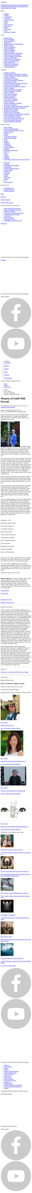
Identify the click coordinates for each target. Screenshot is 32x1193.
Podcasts (6, 133)
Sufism (6, 176)
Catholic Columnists (9, 77)
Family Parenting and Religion (12, 59)
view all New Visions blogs (8, 965)
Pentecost (6, 375)
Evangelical (21, 5)
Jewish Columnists (9, 92)
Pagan (5, 30)
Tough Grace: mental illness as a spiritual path (13, 790)
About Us (6, 1065)
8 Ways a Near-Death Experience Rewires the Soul (14, 871)
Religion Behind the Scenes (11, 168)
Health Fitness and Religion (11, 61)
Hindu (7, 6)
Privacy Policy (8, 1077)
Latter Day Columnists (10, 95)
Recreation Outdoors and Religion (13, 53)
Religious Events (8, 45)
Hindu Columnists (9, 88)
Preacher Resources (9, 189)
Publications (7, 387)
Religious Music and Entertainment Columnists (16, 114)
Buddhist (3, 5)
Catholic (8, 5)
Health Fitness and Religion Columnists (14, 86)
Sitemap (6, 1088)
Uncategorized (5, 590)
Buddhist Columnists (9, 72)
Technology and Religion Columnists (14, 118)
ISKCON (6, 152)
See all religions (8, 182)
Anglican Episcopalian (10, 138)
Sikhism (6, 174)
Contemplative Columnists (11, 79)
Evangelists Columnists (10, 82)
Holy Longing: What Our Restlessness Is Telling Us (15, 893)
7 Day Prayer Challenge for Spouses (14, 213)
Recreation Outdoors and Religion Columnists (16, 106)
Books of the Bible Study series (12, 210)
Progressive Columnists (10, 105)
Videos (6, 135)
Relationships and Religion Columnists (14, 108)
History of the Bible (9, 211)
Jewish (11, 6)
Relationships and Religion (11, 64)
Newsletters (4, 223)
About (6, 385)
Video (2, 194)
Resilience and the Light (7, 725)
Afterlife (6, 369)
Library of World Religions (11, 129)
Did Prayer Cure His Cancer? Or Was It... (12, 849)
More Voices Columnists (10, 94)
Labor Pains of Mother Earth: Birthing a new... (13, 761)
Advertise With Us (9, 1074)
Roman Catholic (8, 170)
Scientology (7, 171)
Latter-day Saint (17, 6)
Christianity (7, 144)
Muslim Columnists (9, 97)
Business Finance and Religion (12, 54)
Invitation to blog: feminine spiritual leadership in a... (15, 826)
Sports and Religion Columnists (12, 115)
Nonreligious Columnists (10, 100)
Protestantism (7, 167)
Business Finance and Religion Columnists (15, 74)
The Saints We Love (9, 219)
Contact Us (7, 1082)
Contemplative (14, 5)
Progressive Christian (10, 8)
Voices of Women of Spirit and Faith (10, 728)
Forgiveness (7, 362)
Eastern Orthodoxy (9, 147)
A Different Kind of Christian (12, 214)
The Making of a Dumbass (8, 915)
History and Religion (9, 47)
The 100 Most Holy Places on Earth (13, 130)
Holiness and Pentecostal (10, 150)
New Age (6, 162)
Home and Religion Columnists (12, 91)
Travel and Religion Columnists (12, 120)
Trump (6, 372)
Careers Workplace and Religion (13, 56)
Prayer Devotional (9, 217)
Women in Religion (9, 51)
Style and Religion (9, 48)
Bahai (5, 139)
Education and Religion (10, 57)
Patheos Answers (8, 132)
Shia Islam (7, 173)
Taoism (6, 179)
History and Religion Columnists (13, 89)
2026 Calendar (8, 127)
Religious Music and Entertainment (13, 44)
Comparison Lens (9, 188)
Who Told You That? (6, 936)
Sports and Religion (9, 41)
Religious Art (7, 42)
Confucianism (8, 145)
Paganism (6, 164)
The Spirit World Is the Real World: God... (12, 958)
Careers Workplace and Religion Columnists (16, 75)
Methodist (6, 158)
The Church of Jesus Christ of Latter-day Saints (17, 159)
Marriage (6, 366)
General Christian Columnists (12, 85)
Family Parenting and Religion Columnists (15, 83)
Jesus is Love (7, 216)
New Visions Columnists (10, 98)
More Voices (7, 26)
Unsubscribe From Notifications (12, 1086)
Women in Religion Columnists (12, 121)
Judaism (6, 155)
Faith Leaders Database (10, 136)
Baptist (6, 141)
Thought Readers (5, 199)
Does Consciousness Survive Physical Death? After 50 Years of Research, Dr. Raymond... (15, 875)
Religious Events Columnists (12, 112)
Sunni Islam (7, 177)
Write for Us (7, 1076)
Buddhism (7, 142)
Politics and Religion (9, 50)
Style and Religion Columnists (12, 117)
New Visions (7, 29)
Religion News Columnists (11, 109)
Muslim (23, 6)
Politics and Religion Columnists (13, 103)
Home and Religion (9, 62)
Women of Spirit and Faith (8, 407)
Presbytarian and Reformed (11, 165)
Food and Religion (9, 39)
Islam (5, 153)
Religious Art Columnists (11, 111)
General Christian (9, 20)
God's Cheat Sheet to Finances (12, 208)
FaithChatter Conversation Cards (13, 220)
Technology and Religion (11, 65)
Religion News (8, 38)
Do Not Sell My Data (10, 1080)
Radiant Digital (8, 1083)
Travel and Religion (9, 67)
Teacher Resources (9, 191)
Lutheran (6, 156)
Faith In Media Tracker (7, 202)
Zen (5, 180)
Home (5, 384)
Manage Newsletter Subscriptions (13, 1085)
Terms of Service (8, 1079)
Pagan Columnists (9, 101)
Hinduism (6, 149)
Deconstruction (8, 378)
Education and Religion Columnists (13, 80)
